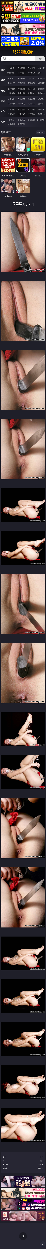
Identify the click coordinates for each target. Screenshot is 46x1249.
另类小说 (21, 114)
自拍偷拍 (21, 78)
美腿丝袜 (11, 103)
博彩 (3, 70)
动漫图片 (41, 99)
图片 (3, 101)
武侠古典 (41, 109)
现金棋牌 (31, 72)
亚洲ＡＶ (11, 78)
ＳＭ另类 (41, 83)
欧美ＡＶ (31, 78)
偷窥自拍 (11, 99)
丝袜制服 (21, 83)
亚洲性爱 (11, 89)
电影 (3, 90)
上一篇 (5, 1162)
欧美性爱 (41, 89)
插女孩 (11, 120)
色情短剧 (21, 124)
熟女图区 (31, 103)
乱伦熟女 (31, 93)
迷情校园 (11, 114)
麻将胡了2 (11, 72)
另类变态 (41, 93)
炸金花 (21, 72)
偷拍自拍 (21, 89)
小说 (3, 111)
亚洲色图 (21, 99)
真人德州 (21, 68)
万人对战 (31, 68)
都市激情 (11, 109)
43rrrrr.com (23, 52)
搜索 (40, 58)
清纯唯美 (21, 103)
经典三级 (21, 93)
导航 (3, 121)
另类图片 (41, 103)
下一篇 (40, 1162)
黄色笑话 (31, 114)
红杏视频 (11, 124)
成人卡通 (31, 89)
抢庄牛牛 (41, 72)
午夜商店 (21, 120)
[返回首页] (42, 1243)
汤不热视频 (41, 120)
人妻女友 (31, 109)
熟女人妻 (11, 83)
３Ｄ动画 (41, 78)
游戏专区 (41, 68)
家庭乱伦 (21, 109)
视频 (3, 80)
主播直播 (31, 83)
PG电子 (11, 68)
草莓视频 (31, 120)
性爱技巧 (41, 114)
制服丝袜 (11, 93)
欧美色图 (31, 99)
